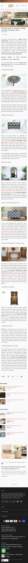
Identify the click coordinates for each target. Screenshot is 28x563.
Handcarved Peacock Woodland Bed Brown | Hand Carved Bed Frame (16, 419)
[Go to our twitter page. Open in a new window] (10, 501)
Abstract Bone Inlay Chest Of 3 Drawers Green (15, 432)
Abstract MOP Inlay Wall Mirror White (14, 425)
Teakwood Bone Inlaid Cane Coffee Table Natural (16, 412)
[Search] (22, 5)
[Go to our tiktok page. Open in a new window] (13, 501)
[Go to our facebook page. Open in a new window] (2, 501)
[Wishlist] (19, 5)
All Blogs (5, 34)
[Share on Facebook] (12, 376)
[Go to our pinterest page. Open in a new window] (21, 501)
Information (4, 516)
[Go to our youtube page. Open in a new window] (17, 501)
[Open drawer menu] (2, 5)
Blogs (6, 10)
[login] (16, 5)
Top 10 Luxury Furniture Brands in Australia (15, 399)
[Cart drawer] (25, 5)
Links (2, 507)
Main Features (4, 511)
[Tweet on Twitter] (17, 376)
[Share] (8, 376)
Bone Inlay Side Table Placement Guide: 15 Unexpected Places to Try (14, 387)
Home (2, 10)
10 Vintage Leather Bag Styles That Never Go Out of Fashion (16, 394)
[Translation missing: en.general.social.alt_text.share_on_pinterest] (21, 376)
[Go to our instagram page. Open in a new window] (6, 501)
